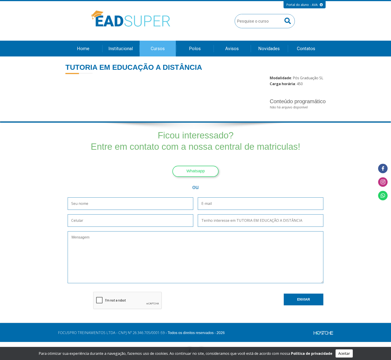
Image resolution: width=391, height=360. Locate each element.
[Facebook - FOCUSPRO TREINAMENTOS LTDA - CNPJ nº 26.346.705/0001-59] (383, 168)
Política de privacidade (311, 353)
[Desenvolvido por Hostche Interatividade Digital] (323, 333)
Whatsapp (195, 171)
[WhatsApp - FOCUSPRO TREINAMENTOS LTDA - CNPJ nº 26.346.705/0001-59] (383, 195)
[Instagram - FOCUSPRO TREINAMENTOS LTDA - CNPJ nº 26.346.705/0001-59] (383, 182)
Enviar (303, 299)
